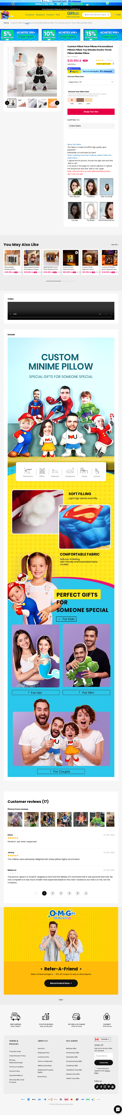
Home (6, 23)
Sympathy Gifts (72, 1057)
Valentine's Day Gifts (74, 1070)
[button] (96, 14)
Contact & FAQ (43, 1057)
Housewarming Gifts (74, 1061)
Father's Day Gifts (72, 1078)
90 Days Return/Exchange (16, 1061)
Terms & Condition (16, 1067)
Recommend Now (60, 983)
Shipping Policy (43, 1053)
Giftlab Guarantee (45, 1065)
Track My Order (15, 1051)
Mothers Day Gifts (73, 1074)
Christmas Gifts (72, 1065)
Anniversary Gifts (72, 1053)
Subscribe (104, 1062)
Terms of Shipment (45, 1061)
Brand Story (42, 1076)
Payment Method (16, 1075)
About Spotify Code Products (16, 1081)
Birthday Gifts (71, 1048)
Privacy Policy (14, 1071)
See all (114, 244)
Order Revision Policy (17, 1056)
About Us (41, 1048)
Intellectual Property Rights (45, 1071)
